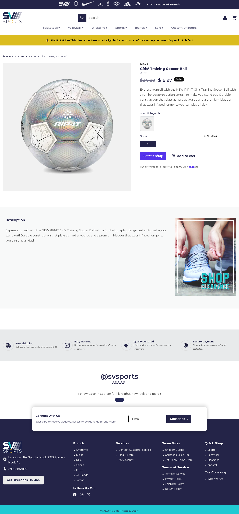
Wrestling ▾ (99, 27)
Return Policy (173, 488)
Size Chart (212, 136)
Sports (20, 56)
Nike (79, 460)
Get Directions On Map (23, 480)
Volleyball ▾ (75, 27)
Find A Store (126, 454)
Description (15, 220)
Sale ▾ (159, 27)
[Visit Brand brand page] (64, 4)
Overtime (82, 449)
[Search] (82, 18)
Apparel (212, 465)
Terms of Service (175, 473)
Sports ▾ (121, 27)
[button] (234, 18)
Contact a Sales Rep (177, 454)
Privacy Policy (173, 478)
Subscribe (177, 419)
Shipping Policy (174, 483)
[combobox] (125, 18)
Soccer (32, 56)
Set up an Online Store (179, 460)
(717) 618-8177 (17, 469)
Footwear (213, 454)
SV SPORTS (113, 511)
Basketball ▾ (51, 27)
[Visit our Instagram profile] (119, 400)
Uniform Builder (174, 449)
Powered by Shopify (129, 511)
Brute (79, 470)
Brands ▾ (141, 27)
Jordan (80, 480)
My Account (126, 460)
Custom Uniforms (184, 27)
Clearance (213, 460)
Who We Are (215, 478)
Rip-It (79, 454)
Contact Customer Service (135, 449)
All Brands (82, 475)
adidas (80, 465)
